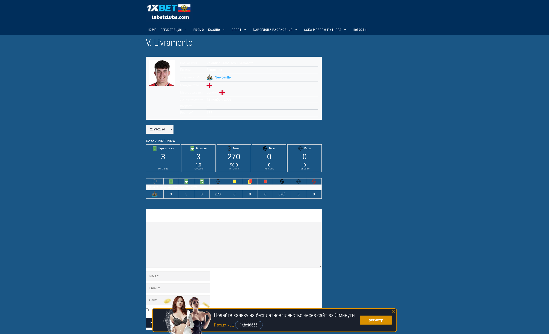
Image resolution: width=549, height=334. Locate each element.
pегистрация (171, 30)
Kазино (214, 30)
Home (152, 30)
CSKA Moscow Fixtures (322, 30)
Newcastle (223, 77)
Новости (360, 30)
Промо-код (224, 325)
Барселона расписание (273, 30)
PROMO (198, 30)
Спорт (236, 30)
